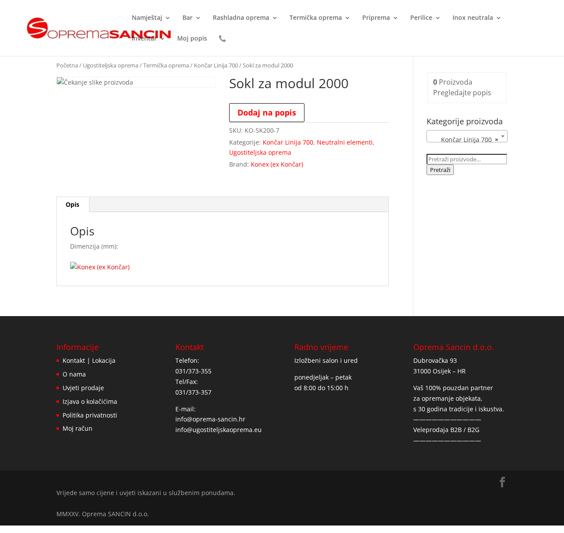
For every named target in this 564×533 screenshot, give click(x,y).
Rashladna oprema (241, 18)
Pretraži (440, 170)
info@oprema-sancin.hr (210, 419)
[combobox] (467, 136)
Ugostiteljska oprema (110, 65)
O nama (74, 374)
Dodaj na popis (266, 112)
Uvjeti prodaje (83, 388)
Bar (187, 18)
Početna (67, 65)
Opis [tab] (72, 204)
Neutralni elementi (345, 142)
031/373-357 (193, 392)
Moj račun (78, 428)
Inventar (144, 38)
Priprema (376, 18)
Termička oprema (315, 18)
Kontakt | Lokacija (89, 360)
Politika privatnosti (90, 415)
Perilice (421, 18)
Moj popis (192, 38)
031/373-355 (193, 371)
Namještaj (147, 18)
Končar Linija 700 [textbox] (464, 139)
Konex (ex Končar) (277, 164)
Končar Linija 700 (216, 65)
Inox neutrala (473, 18)
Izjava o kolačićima (90, 401)
